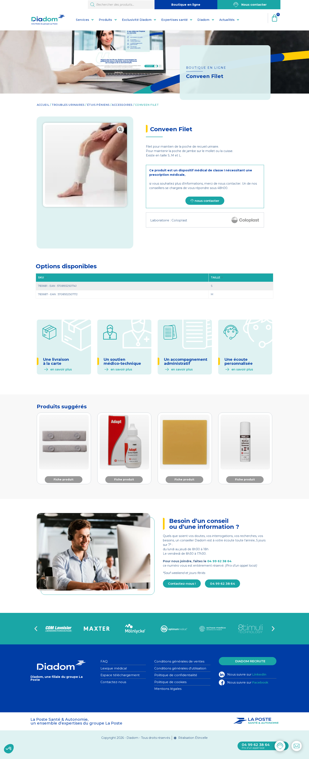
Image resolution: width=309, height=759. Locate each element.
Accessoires (122, 104)
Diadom (203, 20)
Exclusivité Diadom (137, 20)
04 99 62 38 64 (219, 561)
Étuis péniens (98, 104)
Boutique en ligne (185, 5)
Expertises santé (174, 20)
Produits (105, 20)
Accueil (43, 104)
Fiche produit (63, 479)
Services (82, 20)
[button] (120, 129)
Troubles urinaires (68, 104)
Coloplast (179, 220)
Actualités (227, 20)
